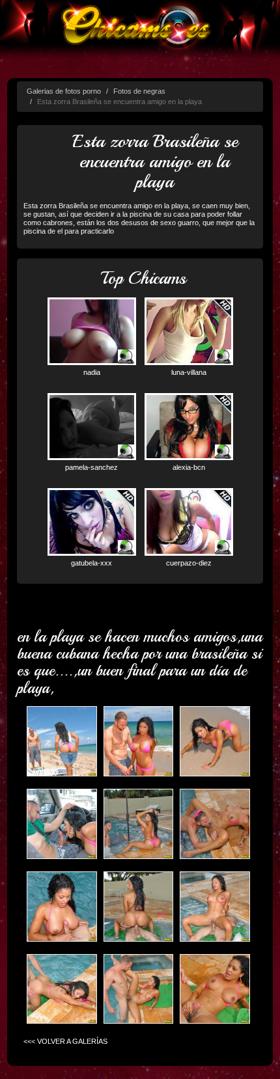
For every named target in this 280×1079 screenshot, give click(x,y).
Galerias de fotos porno (64, 91)
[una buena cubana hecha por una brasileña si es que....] (62, 906)
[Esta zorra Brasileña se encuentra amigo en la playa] (139, 742)
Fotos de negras (139, 91)
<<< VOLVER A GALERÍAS (65, 1041)
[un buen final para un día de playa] (215, 989)
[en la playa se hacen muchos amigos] (62, 742)
